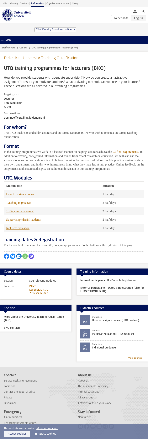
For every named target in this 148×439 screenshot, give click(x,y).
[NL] (121, 18)
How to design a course (20, 194)
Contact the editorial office (19, 392)
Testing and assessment (20, 211)
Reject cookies (47, 434)
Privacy (8, 397)
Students (24, 3)
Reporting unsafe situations (20, 423)
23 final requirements (126, 152)
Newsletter (84, 417)
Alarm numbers (13, 417)
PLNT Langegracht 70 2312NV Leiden (38, 289)
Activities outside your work (94, 403)
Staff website (8, 47)
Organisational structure (57, 3)
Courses (23, 47)
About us (83, 380)
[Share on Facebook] (6, 256)
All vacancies (85, 397)
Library (74, 3)
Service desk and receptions (20, 380)
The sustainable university (93, 386)
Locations (9, 386)
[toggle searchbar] (143, 11)
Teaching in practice (18, 202)
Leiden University (10, 3)
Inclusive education (17, 228)
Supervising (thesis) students (23, 219)
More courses (135, 357)
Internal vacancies (88, 392)
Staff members (37, 3)
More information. (47, 428)
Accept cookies (17, 434)
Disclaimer (10, 403)
